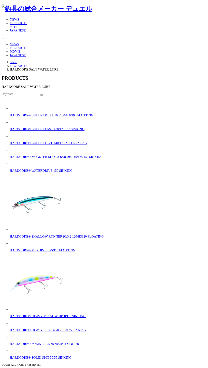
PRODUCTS (18, 23)
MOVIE (15, 26)
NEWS (14, 19)
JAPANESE (18, 30)
